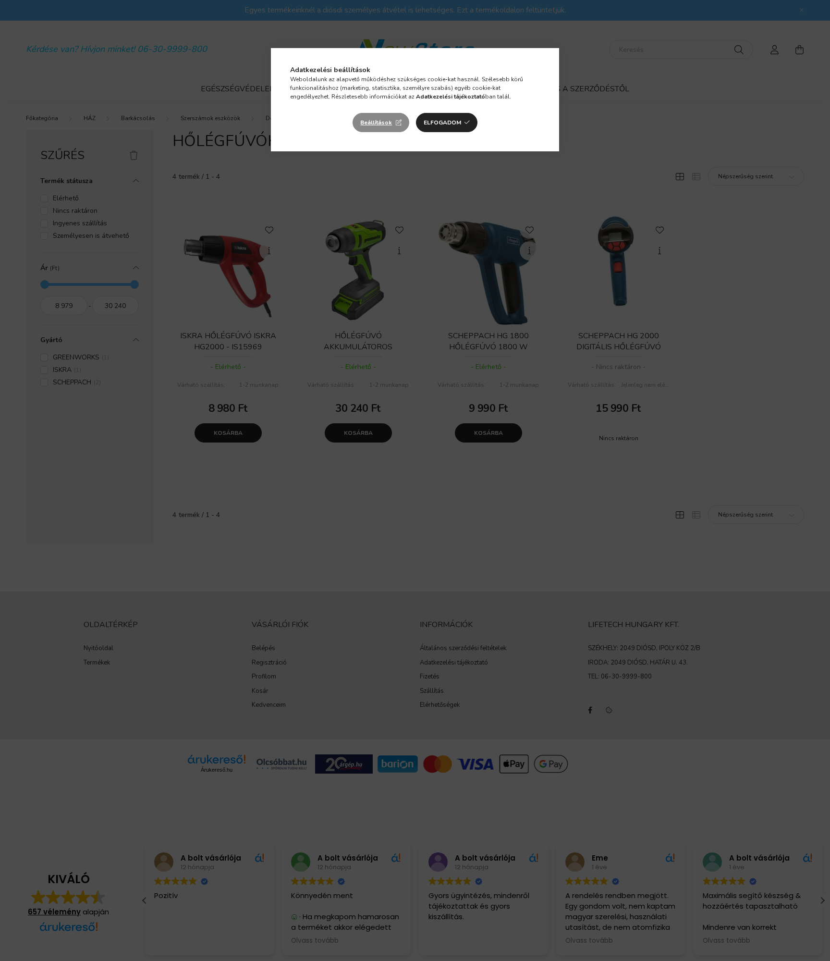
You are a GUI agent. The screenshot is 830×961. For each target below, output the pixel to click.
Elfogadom (442, 122)
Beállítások (376, 122)
